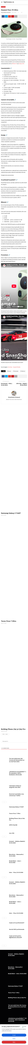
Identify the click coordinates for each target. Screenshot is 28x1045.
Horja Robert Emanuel (6, 12)
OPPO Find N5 (13, 825)
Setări (14, 1038)
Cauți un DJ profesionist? (16, 922)
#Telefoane (22, 371)
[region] (14, 1034)
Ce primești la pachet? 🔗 (9, 180)
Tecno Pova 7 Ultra (8, 621)
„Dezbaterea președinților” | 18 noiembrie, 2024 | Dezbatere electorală (17, 773)
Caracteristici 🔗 (6, 68)
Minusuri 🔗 (4, 202)
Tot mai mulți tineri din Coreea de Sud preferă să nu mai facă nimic (16, 760)
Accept (14, 1035)
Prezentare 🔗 (5, 255)
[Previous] (3, 802)
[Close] (24, 1026)
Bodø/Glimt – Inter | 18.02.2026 (17, 973)
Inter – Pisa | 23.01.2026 (16, 872)
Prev (3, 734)
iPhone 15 (14, 63)
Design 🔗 (4, 135)
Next (7, 734)
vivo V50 (11, 833)
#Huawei (9, 371)
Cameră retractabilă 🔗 (8, 100)
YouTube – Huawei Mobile (14, 367)
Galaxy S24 (21, 63)
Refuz (14, 1042)
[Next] (5, 802)
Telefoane (3, 6)
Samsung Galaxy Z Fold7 (11, 513)
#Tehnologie (15, 371)
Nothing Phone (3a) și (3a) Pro (13, 729)
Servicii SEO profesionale (16, 929)
